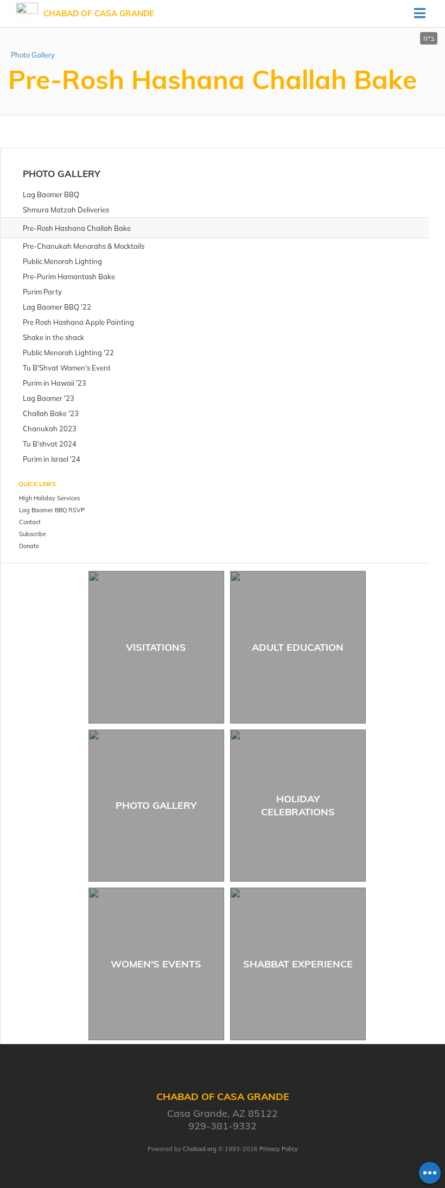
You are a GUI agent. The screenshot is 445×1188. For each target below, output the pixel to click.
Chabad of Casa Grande (98, 13)
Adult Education (298, 647)
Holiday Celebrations (298, 805)
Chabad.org (200, 1149)
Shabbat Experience (298, 964)
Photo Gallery (33, 55)
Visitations (156, 647)
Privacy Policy (278, 1149)
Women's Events (156, 964)
